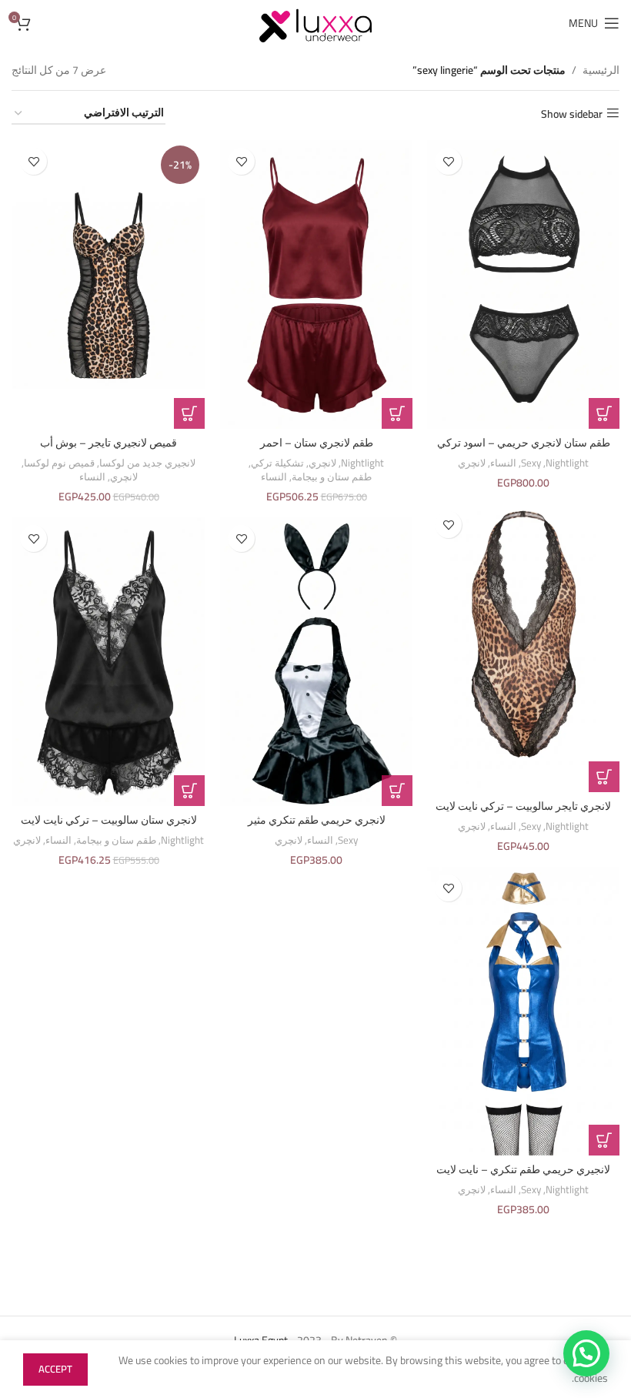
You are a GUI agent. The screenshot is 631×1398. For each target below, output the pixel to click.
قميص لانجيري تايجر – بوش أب (108, 443)
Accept (55, 1369)
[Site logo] (315, 22)
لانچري (472, 464)
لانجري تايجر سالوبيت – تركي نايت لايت (523, 806)
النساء (503, 464)
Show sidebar (572, 113)
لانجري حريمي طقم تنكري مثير (317, 820)
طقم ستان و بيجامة (332, 477)
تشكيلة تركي (277, 464)
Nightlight (567, 464)
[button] (397, 413)
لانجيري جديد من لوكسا (147, 464)
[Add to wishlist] (448, 161)
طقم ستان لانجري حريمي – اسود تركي (523, 443)
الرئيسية (601, 70)
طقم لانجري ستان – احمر (316, 443)
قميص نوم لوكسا (59, 464)
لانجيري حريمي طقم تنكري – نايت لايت (523, 1169)
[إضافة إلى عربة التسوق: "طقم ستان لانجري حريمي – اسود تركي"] (604, 413)
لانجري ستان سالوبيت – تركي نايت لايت (109, 820)
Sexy (531, 464)
